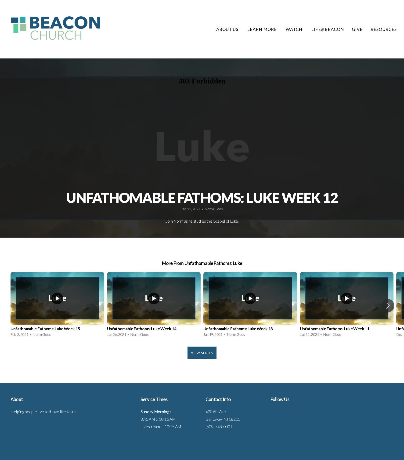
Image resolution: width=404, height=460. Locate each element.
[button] (388, 306)
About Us (227, 29)
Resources (384, 29)
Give (357, 29)
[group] (57, 306)
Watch (294, 29)
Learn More (262, 29)
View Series (202, 352)
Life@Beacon (327, 29)
